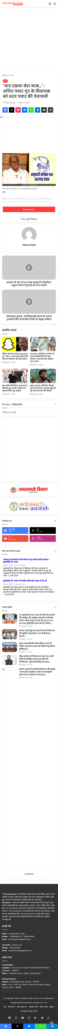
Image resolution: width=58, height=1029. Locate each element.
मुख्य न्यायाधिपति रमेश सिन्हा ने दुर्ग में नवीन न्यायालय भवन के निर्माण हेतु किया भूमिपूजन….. (37, 646)
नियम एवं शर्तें (43, 1007)
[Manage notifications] (52, 1023)
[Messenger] (24, 110)
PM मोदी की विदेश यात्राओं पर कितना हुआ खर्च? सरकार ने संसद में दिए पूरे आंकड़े (15, 388)
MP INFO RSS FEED (29, 1011)
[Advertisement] (29, 39)
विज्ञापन (51, 1007)
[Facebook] (5, 110)
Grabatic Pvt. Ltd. (40, 1002)
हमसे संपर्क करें (22, 1007)
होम (5, 1007)
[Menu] (54, 5)
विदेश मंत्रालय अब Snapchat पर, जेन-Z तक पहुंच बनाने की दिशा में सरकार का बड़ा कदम (15, 356)
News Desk (10, 103)
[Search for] (50, 5)
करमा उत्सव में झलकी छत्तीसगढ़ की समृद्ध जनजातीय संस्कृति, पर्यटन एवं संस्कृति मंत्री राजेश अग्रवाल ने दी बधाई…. (37, 672)
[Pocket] (18, 110)
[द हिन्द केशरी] (13, 3)
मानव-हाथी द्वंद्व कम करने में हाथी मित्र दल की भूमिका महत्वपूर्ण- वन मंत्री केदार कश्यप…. (37, 633)
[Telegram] (37, 110)
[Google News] (29, 219)
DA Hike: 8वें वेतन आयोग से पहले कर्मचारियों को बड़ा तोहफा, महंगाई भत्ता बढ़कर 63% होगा (42, 357)
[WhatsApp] (31, 110)
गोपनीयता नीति (33, 1007)
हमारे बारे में (11, 1007)
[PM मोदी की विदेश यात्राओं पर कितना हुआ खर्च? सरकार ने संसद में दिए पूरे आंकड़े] (15, 376)
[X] (11, 110)
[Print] (50, 110)
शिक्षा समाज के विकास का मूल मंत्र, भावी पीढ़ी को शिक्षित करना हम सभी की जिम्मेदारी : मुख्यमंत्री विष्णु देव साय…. (36, 659)
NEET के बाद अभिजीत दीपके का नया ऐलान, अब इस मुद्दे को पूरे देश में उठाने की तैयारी (43, 388)
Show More (28, 209)
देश (12, 75)
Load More (29, 874)
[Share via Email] (44, 110)
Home (7, 75)
